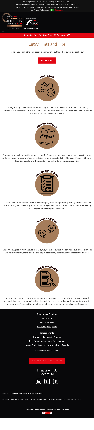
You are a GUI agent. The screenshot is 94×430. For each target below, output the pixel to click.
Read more (59, 10)
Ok (52, 10)
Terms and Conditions (10, 393)
